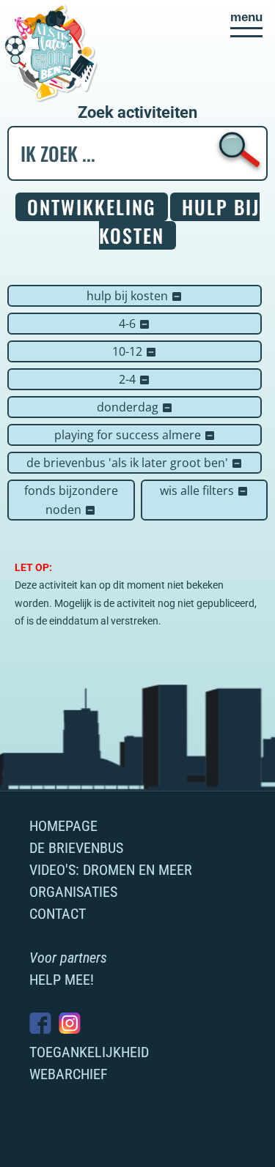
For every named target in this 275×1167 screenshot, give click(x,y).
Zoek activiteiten (137, 113)
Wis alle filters (204, 490)
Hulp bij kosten (135, 296)
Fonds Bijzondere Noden (71, 500)
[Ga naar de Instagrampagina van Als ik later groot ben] (70, 1023)
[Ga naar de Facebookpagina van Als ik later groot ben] (40, 1023)
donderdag (135, 407)
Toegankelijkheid (89, 1052)
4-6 (134, 324)
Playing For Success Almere (135, 435)
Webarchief (68, 1074)
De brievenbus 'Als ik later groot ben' (134, 463)
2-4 (134, 379)
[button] (246, 24)
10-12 (134, 351)
